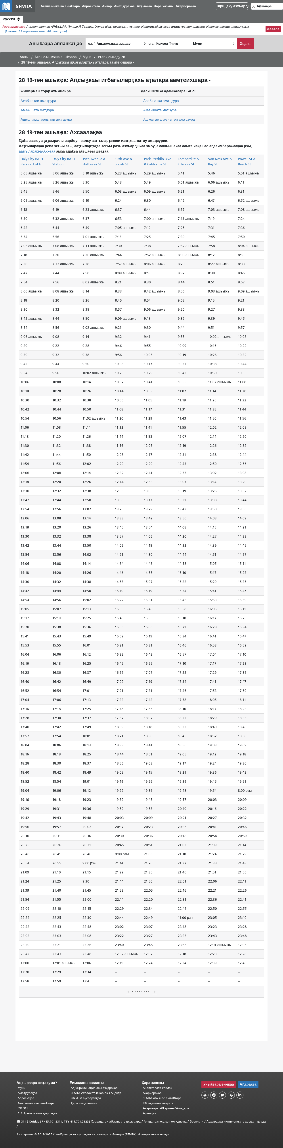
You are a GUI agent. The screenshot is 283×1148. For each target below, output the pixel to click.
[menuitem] (60, 6)
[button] (11, 19)
